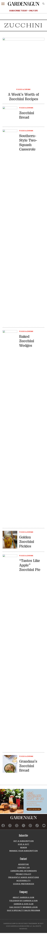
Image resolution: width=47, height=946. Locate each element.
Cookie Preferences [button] (23, 884)
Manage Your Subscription (23, 851)
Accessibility (23, 881)
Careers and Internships (23, 871)
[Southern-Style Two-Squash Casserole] (10, 131)
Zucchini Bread (26, 115)
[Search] (43, 4)
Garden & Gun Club (23, 904)
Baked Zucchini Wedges (26, 341)
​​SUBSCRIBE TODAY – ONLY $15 (23, 11)
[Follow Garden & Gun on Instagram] (10, 826)
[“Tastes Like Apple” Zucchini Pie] (10, 556)
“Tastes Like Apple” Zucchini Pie (29, 565)
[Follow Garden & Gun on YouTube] (44, 826)
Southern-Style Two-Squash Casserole (28, 143)
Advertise (23, 864)
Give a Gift (23, 844)
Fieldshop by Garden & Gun (23, 901)
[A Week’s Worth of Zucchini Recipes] (23, 39)
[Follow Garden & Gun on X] (23, 826)
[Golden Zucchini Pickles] (10, 547)
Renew (23, 847)
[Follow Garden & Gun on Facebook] (3, 826)
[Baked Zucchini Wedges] (10, 332)
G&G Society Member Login (23, 907)
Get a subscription (23, 841)
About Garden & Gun (23, 897)
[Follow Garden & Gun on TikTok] (37, 826)
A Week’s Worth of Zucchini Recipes (23, 96)
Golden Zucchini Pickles (26, 541)
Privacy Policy (23, 874)
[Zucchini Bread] (10, 108)
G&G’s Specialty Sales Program (23, 910)
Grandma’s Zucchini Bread (28, 766)
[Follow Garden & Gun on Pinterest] (30, 826)
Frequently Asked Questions (23, 877)
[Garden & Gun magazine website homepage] (23, 4)
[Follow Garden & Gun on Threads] (17, 826)
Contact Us (23, 868)
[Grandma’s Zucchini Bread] (10, 772)
